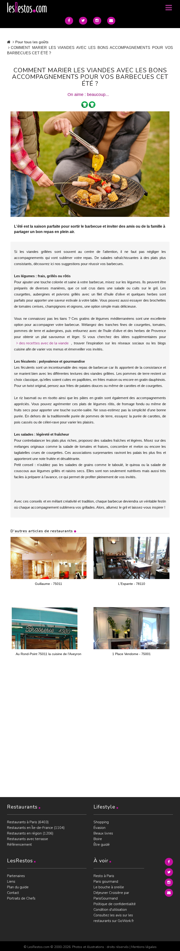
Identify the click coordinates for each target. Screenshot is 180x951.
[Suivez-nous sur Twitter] (83, 21)
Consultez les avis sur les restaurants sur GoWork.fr (114, 918)
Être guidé (102, 844)
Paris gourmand (106, 881)
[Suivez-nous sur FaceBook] (69, 21)
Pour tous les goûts (32, 42)
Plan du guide (18, 887)
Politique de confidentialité (115, 904)
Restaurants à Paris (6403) (28, 822)
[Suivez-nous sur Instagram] (97, 21)
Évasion (99, 827)
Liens (11, 881)
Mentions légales (144, 947)
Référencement (19, 844)
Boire (98, 839)
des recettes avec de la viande (44, 343)
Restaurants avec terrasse (27, 839)
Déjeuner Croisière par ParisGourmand (111, 895)
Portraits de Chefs (21, 898)
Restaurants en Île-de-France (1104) (36, 827)
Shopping (101, 822)
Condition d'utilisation (110, 909)
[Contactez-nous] (111, 21)
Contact (13, 892)
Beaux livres (103, 833)
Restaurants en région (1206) (30, 833)
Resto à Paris (104, 876)
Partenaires (16, 876)
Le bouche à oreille (109, 887)
